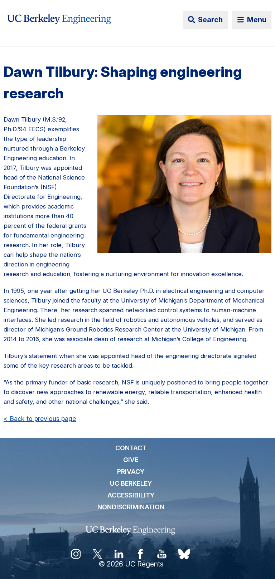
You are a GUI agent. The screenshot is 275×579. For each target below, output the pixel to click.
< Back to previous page (40, 418)
